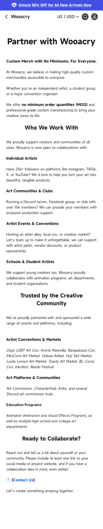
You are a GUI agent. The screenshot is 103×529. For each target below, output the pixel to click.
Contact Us (23, 480)
